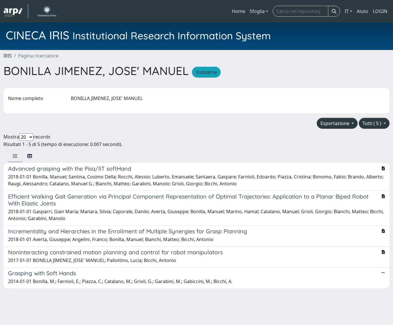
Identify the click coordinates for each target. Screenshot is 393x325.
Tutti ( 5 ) (372, 123)
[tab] (15, 156)
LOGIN (380, 11)
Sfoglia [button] (257, 11)
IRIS (7, 56)
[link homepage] (15, 11)
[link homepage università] (47, 11)
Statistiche (206, 72)
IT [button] (347, 11)
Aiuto (362, 11)
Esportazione (335, 123)
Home (238, 11)
